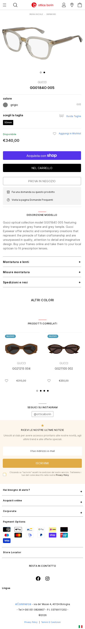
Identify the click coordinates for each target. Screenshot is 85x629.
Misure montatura (16, 272)
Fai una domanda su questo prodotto (33, 191)
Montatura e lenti (16, 262)
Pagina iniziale (36, 14)
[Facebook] (38, 578)
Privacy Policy (62, 475)
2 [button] (44, 72)
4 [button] (48, 391)
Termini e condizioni (51, 622)
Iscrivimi (42, 463)
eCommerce (23, 604)
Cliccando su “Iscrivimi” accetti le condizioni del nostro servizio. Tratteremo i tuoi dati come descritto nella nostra (45, 473)
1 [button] (41, 72)
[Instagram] (47, 578)
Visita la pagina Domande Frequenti (32, 199)
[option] (42, 43)
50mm (8, 122)
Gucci (42, 82)
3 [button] (44, 391)
